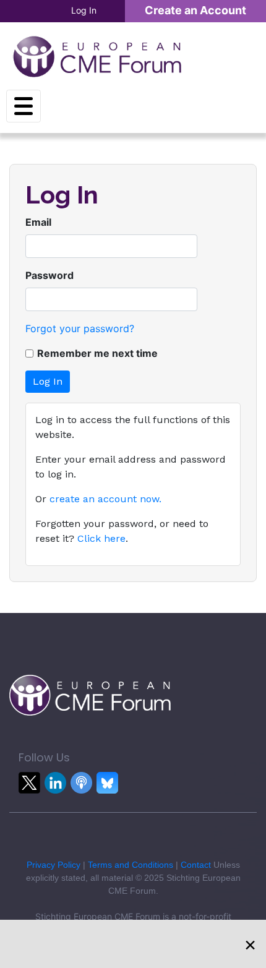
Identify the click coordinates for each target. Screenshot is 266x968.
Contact (196, 865)
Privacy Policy (53, 865)
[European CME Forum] (96, 56)
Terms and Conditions (130, 865)
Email (38, 222)
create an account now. (105, 499)
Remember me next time (97, 353)
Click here (101, 538)
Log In (84, 10)
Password (49, 275)
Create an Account (195, 10)
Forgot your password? (79, 328)
